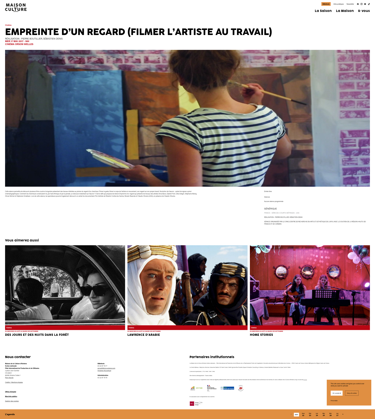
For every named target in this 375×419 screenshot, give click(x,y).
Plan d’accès (9, 378)
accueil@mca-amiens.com (106, 368)
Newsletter (350, 4)
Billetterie (326, 4)
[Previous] (291, 414)
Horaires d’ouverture (104, 371)
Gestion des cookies (12, 401)
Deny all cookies (352, 393)
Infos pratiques (338, 4)
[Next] (343, 414)
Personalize (334, 400)
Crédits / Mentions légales (14, 382)
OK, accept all (337, 393)
